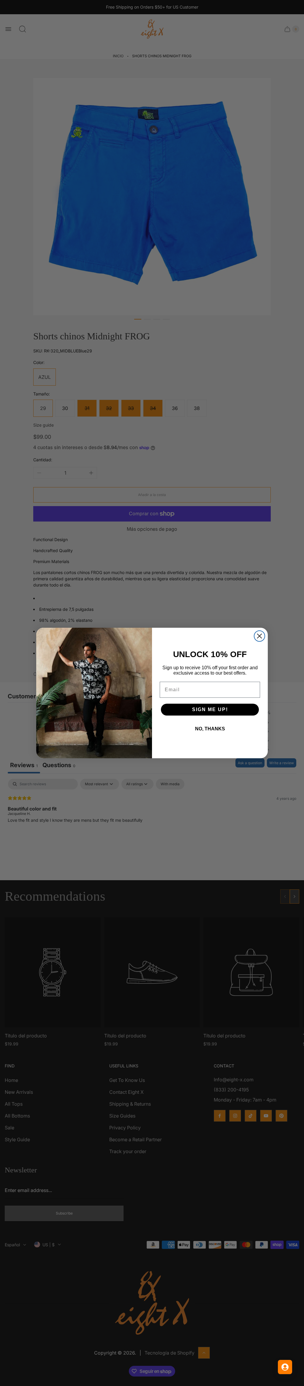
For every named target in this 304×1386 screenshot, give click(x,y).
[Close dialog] (259, 636)
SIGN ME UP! (210, 709)
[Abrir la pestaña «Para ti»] (285, 1367)
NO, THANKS (210, 728)
